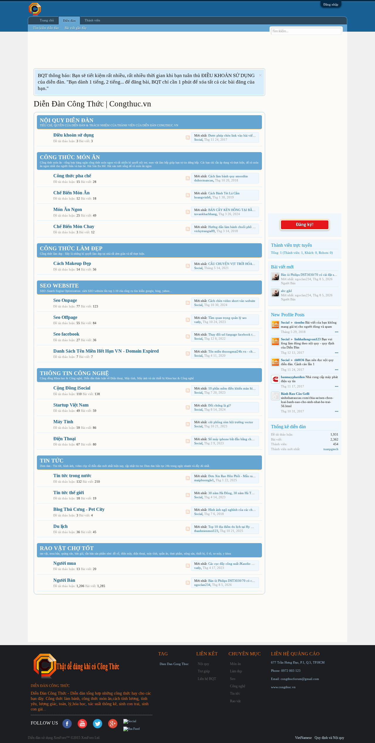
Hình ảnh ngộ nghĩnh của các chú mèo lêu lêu (239, 509)
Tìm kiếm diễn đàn (46, 28)
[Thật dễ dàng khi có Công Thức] (94, 665)
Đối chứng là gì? (219, 405)
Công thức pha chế (72, 175)
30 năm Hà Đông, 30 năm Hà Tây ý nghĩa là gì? (241, 493)
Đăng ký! (304, 224)
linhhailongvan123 (307, 339)
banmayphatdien (293, 377)
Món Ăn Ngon (67, 209)
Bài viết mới (282, 266)
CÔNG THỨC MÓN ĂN (70, 157)
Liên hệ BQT (207, 679)
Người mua (64, 563)
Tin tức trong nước (72, 475)
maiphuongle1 (204, 480)
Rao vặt (235, 701)
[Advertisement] (140, 53)
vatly (197, 322)
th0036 (299, 360)
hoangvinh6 (202, 197)
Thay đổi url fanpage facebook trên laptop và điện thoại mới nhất (252, 334)
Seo (232, 679)
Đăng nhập (330, 4)
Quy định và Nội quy (329, 738)
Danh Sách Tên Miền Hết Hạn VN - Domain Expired (106, 350)
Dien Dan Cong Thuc (174, 664)
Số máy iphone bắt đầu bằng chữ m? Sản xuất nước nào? (247, 439)
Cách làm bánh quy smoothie (228, 176)
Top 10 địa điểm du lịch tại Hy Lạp (232, 526)
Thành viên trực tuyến (291, 245)
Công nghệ (237, 686)
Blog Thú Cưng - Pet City (79, 509)
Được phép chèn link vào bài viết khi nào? (237, 135)
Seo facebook (66, 333)
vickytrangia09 (204, 231)
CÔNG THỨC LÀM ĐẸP (71, 248)
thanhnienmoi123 (206, 531)
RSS (188, 137)
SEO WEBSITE (59, 286)
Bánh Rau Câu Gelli (295, 393)
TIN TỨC (52, 461)
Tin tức (235, 693)
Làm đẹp (236, 671)
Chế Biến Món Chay (73, 226)
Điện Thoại (64, 438)
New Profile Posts (287, 314)
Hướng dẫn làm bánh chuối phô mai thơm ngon (240, 227)
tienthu (299, 322)
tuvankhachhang (205, 214)
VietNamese (303, 738)
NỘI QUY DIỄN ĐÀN (66, 120)
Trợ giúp (204, 671)
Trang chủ (47, 20)
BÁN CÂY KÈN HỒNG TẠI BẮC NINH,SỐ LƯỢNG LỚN (248, 210)
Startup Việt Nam (70, 404)
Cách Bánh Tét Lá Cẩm (224, 193)
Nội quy (203, 664)
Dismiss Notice (260, 75)
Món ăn (235, 664)
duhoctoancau (203, 180)
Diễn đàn (69, 20)
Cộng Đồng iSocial (71, 387)
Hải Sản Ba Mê (96, 166)
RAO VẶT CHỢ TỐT (67, 548)
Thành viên (92, 20)
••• (336, 332)
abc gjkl (286, 291)
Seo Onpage (65, 300)
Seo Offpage (65, 317)
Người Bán (64, 580)
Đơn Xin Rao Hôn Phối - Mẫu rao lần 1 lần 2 (239, 476)
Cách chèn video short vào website (231, 300)
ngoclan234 (202, 584)
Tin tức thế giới (68, 492)
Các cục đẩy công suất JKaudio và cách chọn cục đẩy (244, 563)
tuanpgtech (330, 449)
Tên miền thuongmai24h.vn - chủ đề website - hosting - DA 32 (251, 351)
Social (198, 139)
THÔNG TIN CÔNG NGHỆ (74, 373)
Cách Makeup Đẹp (72, 263)
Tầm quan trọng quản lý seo (227, 317)
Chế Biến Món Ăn (71, 192)
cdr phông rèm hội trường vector (230, 422)
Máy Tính (63, 421)
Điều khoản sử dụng (73, 134)
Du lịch (60, 526)
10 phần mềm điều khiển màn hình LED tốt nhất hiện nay (247, 388)
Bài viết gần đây (76, 28)
